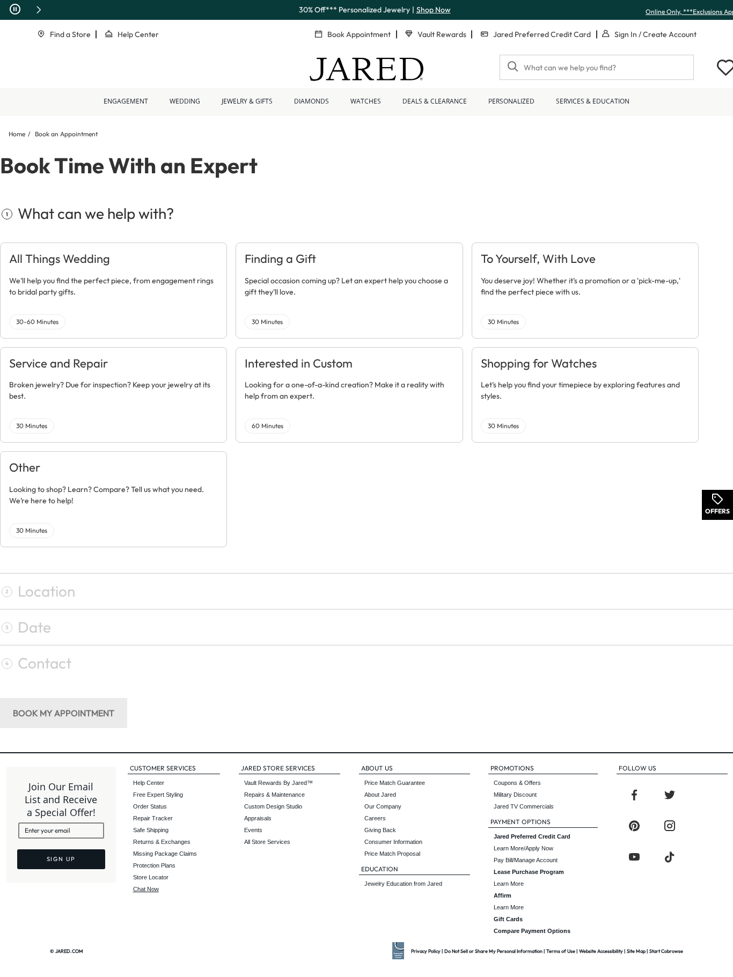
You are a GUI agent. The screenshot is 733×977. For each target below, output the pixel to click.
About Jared (380, 794)
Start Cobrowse (666, 951)
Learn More (529, 878)
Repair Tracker (153, 818)
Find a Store (70, 34)
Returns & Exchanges (161, 842)
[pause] (15, 9)
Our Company (382, 806)
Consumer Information (393, 842)
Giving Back (380, 830)
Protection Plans (154, 865)
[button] (38, 9)
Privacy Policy (426, 951)
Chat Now (146, 889)
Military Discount (515, 794)
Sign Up (61, 859)
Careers (375, 818)
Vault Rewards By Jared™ (278, 783)
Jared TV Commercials (524, 806)
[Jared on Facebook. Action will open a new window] (634, 795)
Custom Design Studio (273, 806)
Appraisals (258, 818)
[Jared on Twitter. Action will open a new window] (669, 795)
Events (253, 830)
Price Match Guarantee (394, 783)
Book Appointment (359, 34)
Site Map (636, 951)
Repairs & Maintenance (274, 794)
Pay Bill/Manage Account (526, 860)
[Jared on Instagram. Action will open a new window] (669, 826)
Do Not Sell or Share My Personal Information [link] (493, 951)
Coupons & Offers (517, 783)
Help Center (138, 34)
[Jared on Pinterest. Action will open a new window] (634, 826)
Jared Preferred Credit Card (542, 34)
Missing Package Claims (165, 853)
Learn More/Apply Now (532, 842)
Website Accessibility (601, 951)
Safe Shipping (150, 830)
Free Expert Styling (158, 794)
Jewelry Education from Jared (403, 883)
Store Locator (150, 877)
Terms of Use (560, 951)
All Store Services (267, 842)
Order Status (150, 806)
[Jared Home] (366, 69)
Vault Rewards (441, 34)
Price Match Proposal (392, 853)
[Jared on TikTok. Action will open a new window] (669, 857)
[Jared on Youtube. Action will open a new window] (634, 857)
